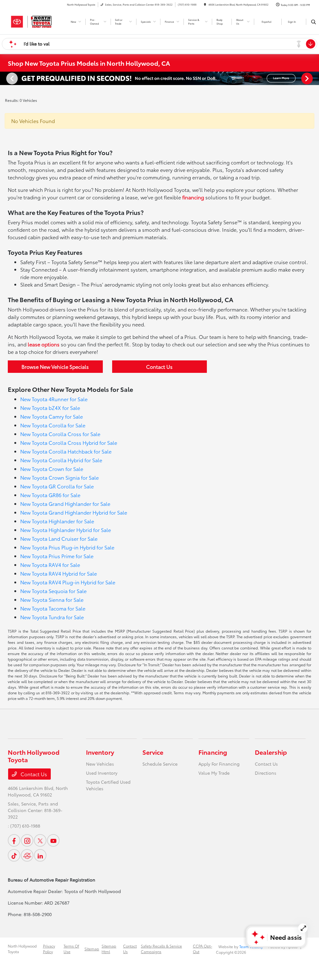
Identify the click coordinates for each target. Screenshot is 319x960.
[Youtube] (53, 840)
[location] (205, 4)
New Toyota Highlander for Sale (57, 521)
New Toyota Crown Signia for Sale (59, 477)
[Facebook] (14, 840)
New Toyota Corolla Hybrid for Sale (61, 459)
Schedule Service (160, 764)
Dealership (271, 752)
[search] (313, 22)
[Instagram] (27, 840)
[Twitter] (40, 840)
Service (152, 752)
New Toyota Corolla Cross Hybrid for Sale (68, 442)
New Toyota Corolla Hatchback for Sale (66, 451)
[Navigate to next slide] (314, 78)
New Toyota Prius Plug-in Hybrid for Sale (67, 547)
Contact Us (159, 366)
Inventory (100, 752)
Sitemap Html (109, 948)
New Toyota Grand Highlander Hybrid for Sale (73, 512)
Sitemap (91, 948)
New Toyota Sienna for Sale (51, 599)
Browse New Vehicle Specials (55, 366)
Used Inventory (101, 773)
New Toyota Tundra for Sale (52, 616)
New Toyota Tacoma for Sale (52, 608)
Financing (212, 752)
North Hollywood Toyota (22, 948)
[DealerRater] (27, 855)
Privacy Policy (49, 948)
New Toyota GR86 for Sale (50, 494)
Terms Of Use (71, 948)
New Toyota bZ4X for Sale (50, 407)
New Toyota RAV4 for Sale (50, 564)
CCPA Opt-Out (202, 948)
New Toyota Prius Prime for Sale (56, 555)
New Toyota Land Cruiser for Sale (59, 538)
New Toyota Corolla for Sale (52, 425)
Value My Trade (214, 773)
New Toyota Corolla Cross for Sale (60, 433)
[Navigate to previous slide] (4, 78)
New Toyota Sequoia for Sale (53, 590)
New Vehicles (100, 764)
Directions (265, 773)
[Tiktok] (14, 855)
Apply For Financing (219, 764)
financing (193, 197)
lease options (44, 344)
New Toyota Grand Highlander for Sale (65, 503)
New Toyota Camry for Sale (51, 416)
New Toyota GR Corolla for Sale (57, 486)
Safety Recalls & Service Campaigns (161, 948)
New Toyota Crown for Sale (51, 468)
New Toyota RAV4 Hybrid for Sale (58, 573)
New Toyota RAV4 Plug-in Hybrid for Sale (67, 582)
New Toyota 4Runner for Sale (54, 398)
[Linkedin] (40, 855)
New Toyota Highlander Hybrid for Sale (65, 529)
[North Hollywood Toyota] (36, 20)
